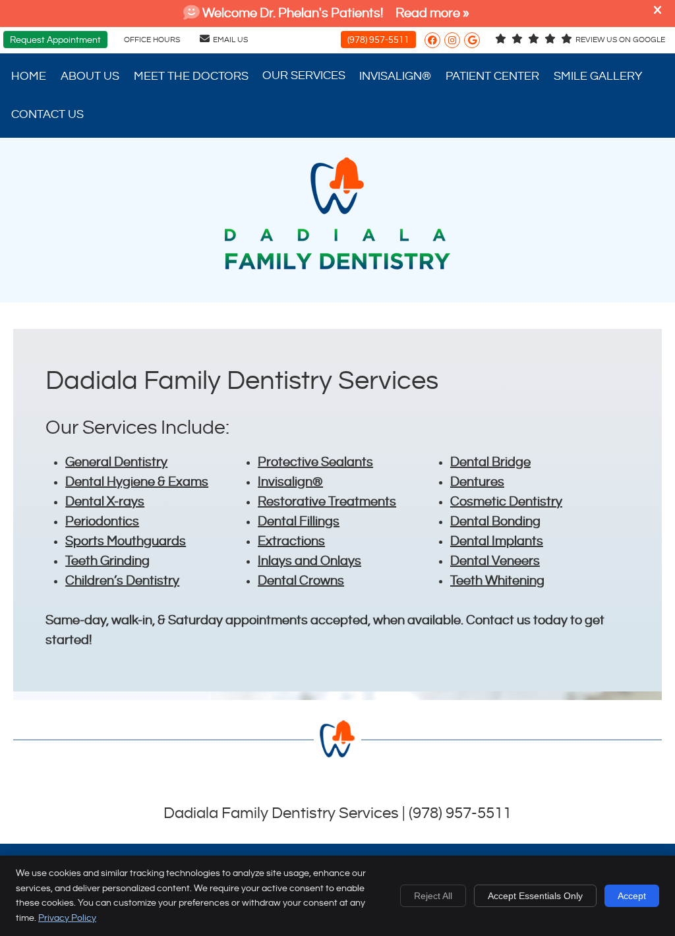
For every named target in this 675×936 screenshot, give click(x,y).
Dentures (477, 482)
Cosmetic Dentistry (506, 502)
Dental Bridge (490, 462)
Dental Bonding (495, 522)
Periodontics (102, 522)
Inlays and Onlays (309, 561)
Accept (632, 896)
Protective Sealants (315, 462)
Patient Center (492, 76)
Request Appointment (55, 40)
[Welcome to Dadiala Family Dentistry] (337, 266)
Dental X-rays (104, 502)
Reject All (433, 896)
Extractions (291, 541)
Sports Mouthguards (125, 541)
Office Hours (152, 40)
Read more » (432, 13)
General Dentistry (116, 462)
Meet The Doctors (191, 76)
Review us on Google (620, 40)
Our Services (303, 75)
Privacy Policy (67, 918)
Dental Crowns (301, 581)
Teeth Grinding (107, 561)
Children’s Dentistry (122, 581)
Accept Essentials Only (535, 896)
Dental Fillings (298, 522)
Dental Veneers (495, 561)
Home (28, 76)
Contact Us (47, 114)
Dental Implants (496, 541)
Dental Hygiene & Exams (136, 482)
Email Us (230, 40)
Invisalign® (395, 76)
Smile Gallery (598, 76)
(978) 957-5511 (378, 40)
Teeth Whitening (497, 581)
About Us (90, 76)
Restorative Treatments (327, 502)
